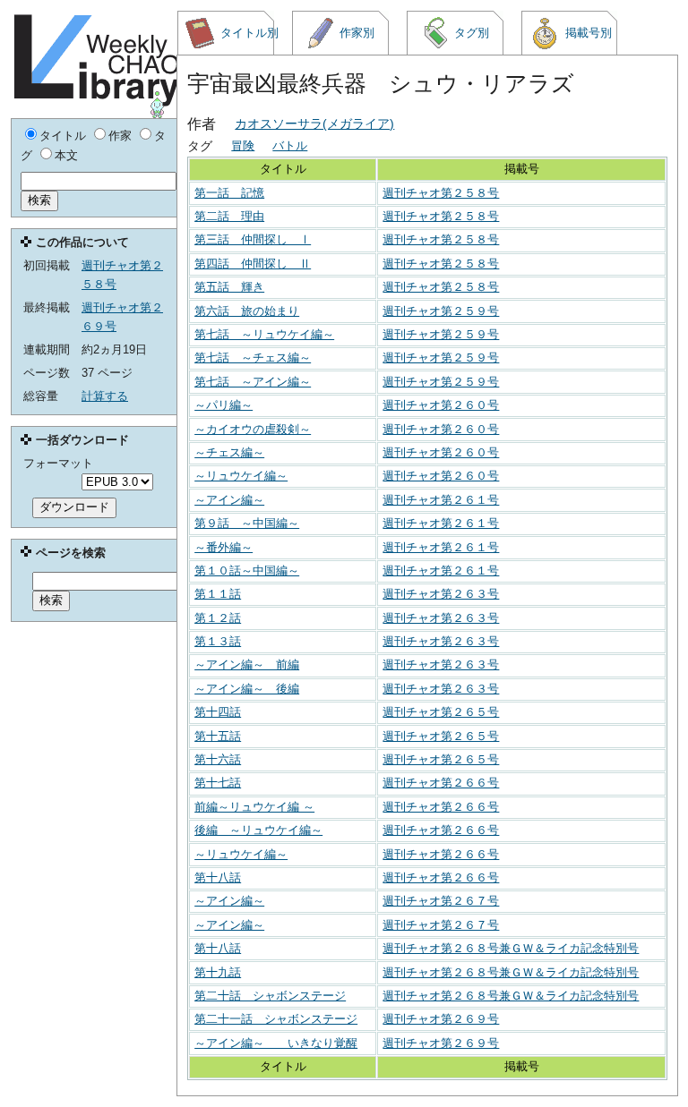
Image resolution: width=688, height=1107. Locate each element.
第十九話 (217, 972)
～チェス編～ (229, 452)
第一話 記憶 (229, 193)
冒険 (242, 145)
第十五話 (217, 736)
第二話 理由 (229, 216)
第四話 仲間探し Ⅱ (252, 263)
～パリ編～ (223, 405)
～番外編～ (223, 547)
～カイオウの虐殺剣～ (252, 429)
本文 (66, 155)
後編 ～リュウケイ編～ (258, 830)
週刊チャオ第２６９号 (441, 1019)
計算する (105, 396)
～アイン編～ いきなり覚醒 (275, 1043)
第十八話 (217, 877)
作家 (120, 135)
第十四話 (217, 712)
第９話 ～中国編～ (246, 523)
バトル (289, 145)
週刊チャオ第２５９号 (441, 311)
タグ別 (471, 32)
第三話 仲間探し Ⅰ (252, 239)
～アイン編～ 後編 (246, 688)
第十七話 (217, 782)
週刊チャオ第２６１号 (441, 500)
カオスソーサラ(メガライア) (314, 123)
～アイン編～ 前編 (246, 664)
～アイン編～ (229, 500)
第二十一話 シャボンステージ (275, 1019)
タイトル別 (247, 32)
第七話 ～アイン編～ (252, 381)
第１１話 (217, 593)
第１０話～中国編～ (246, 570)
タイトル (62, 135)
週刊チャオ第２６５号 (441, 712)
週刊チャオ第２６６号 (441, 782)
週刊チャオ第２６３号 (441, 593)
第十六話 (217, 759)
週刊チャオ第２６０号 (441, 405)
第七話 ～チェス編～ (252, 357)
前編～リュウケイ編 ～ (254, 806)
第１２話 (217, 618)
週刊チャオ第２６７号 (441, 900)
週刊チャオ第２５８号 (441, 193)
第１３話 (217, 641)
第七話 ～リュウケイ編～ (264, 334)
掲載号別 (588, 32)
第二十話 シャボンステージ (270, 995)
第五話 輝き (229, 287)
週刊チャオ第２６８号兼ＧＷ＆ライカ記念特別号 (511, 948)
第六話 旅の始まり (246, 311)
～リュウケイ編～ (241, 475)
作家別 (357, 32)
